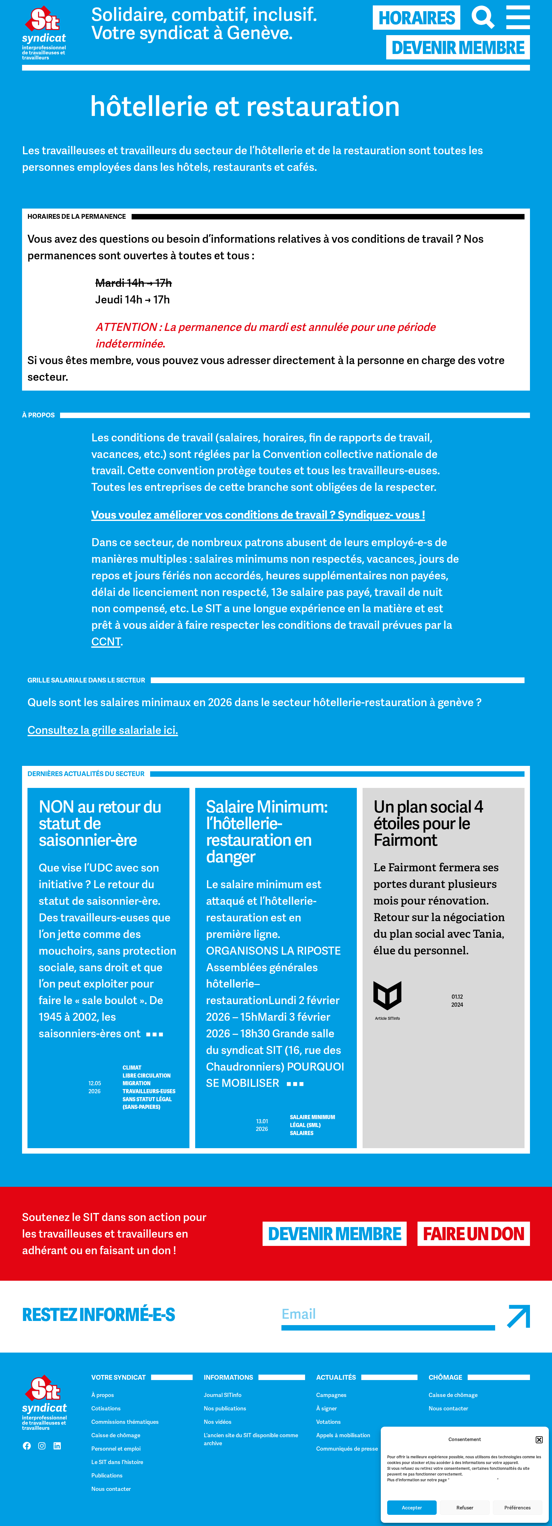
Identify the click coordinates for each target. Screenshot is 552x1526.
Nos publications (225, 1408)
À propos (102, 1395)
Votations (328, 1421)
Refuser (464, 1508)
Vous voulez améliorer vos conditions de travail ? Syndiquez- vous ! (258, 514)
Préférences (517, 1508)
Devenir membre (334, 1234)
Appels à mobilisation (343, 1435)
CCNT (105, 641)
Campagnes (331, 1395)
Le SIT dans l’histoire (117, 1462)
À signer (326, 1408)
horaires (417, 18)
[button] (539, 1440)
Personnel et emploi (116, 1448)
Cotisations (106, 1408)
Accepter (412, 1508)
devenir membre (458, 47)
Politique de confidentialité (473, 1480)
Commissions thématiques (125, 1421)
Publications (107, 1475)
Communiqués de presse (347, 1448)
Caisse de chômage (115, 1435)
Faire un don (473, 1234)
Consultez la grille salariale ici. (102, 730)
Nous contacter (111, 1488)
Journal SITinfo (222, 1395)
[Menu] (518, 17)
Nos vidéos (218, 1421)
